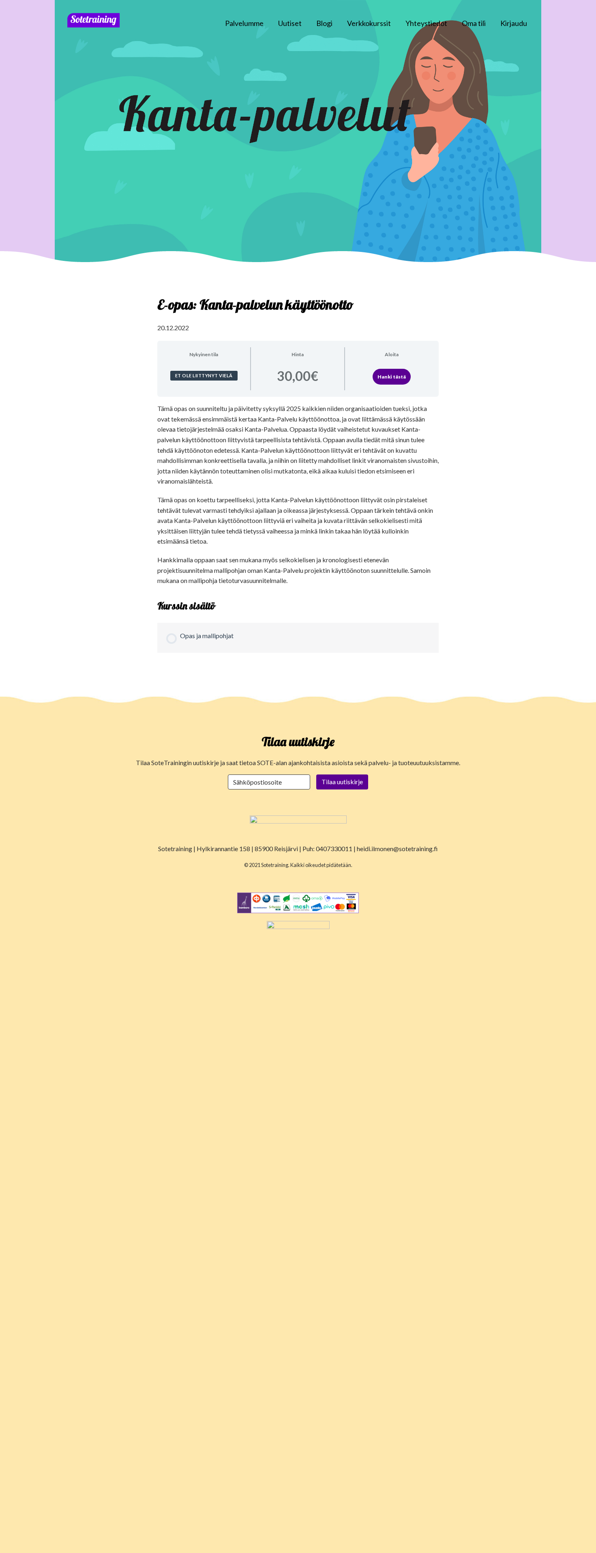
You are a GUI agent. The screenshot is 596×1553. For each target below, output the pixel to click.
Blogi (324, 23)
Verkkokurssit (369, 23)
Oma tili (474, 23)
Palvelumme (244, 23)
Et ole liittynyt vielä (204, 375)
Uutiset (290, 23)
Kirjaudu (513, 23)
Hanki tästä (391, 377)
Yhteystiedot (426, 23)
